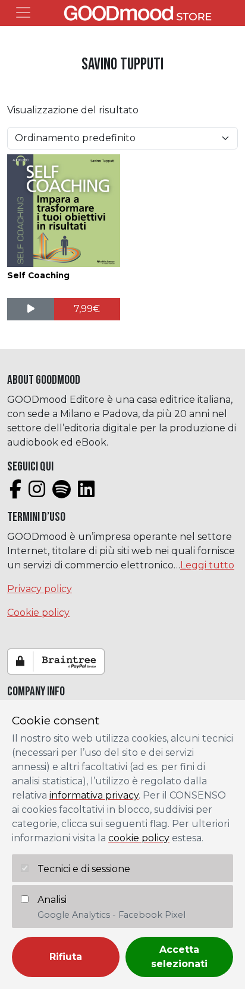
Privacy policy (39, 588)
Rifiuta (65, 956)
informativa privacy (94, 795)
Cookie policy (38, 612)
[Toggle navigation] (23, 12)
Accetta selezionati (179, 956)
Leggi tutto (207, 565)
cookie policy (138, 838)
